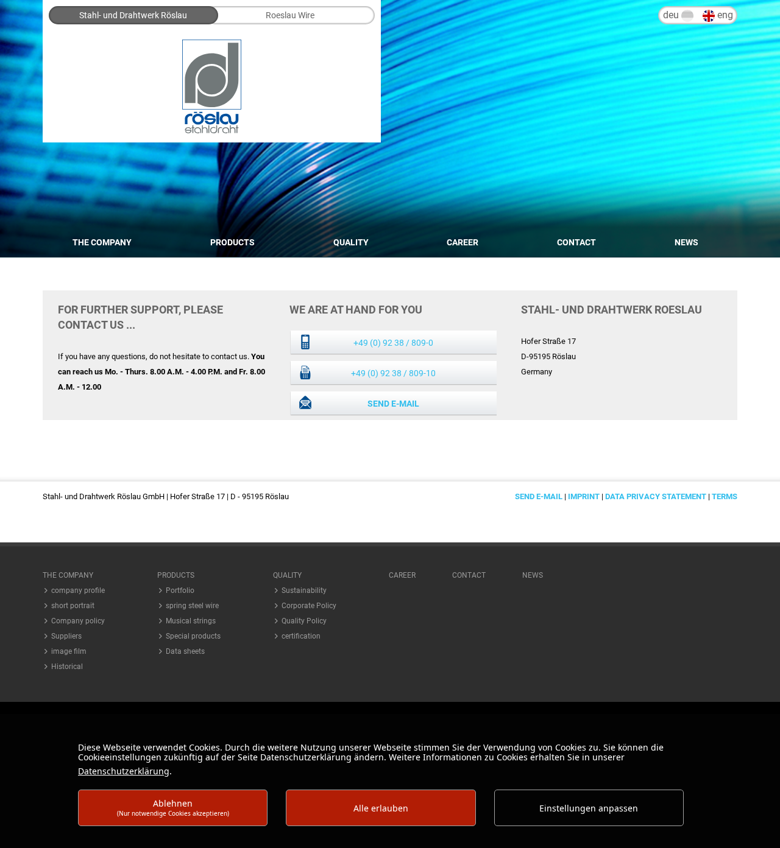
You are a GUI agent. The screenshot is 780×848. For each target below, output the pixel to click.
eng (724, 15)
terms (724, 496)
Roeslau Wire (290, 15)
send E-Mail (393, 403)
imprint (584, 496)
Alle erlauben (380, 808)
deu (672, 15)
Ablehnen (173, 807)
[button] (82, 575)
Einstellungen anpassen (588, 808)
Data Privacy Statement (655, 496)
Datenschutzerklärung (123, 771)
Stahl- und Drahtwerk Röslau (133, 15)
